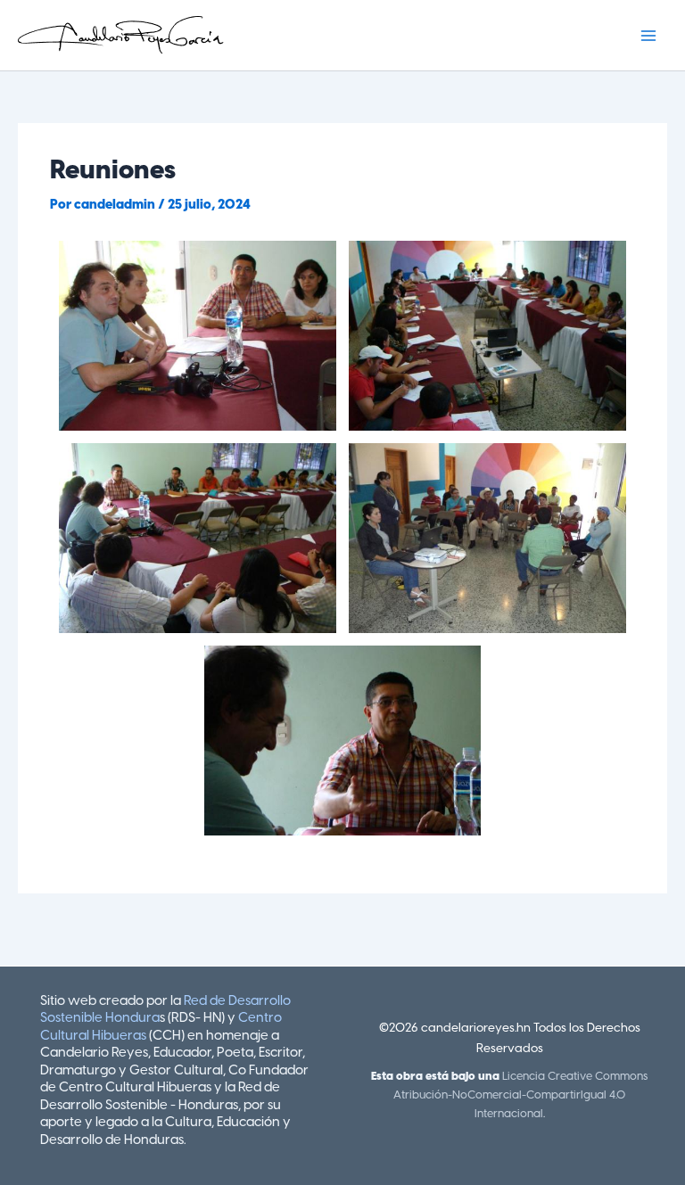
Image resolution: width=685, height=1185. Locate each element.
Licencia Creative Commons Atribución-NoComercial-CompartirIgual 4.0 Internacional (520, 1095)
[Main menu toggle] (648, 35)
